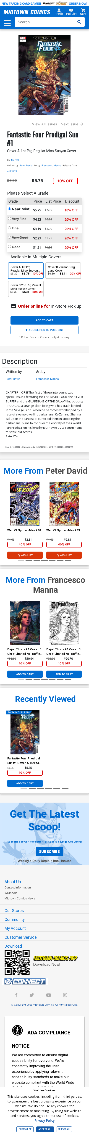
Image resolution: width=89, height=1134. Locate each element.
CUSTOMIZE (24, 1129)
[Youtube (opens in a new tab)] (49, 995)
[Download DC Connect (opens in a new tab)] (46, 981)
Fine (15, 228)
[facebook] (16, 995)
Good (16, 247)
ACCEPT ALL (45, 1129)
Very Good (20, 237)
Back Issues (62, 861)
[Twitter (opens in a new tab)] (31, 995)
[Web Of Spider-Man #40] (25, 504)
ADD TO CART (44, 320)
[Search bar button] (79, 22)
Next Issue (69, 124)
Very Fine (19, 219)
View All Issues (44, 124)
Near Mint (20, 209)
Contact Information (18, 887)
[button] (59, 12)
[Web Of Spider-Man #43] (64, 504)
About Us (13, 882)
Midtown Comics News (20, 898)
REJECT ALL (64, 1129)
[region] (9, 509)
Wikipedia (11, 893)
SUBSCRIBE (49, 851)
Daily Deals (41, 861)
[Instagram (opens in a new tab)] (65, 995)
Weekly (23, 861)
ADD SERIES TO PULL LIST (46, 330)
